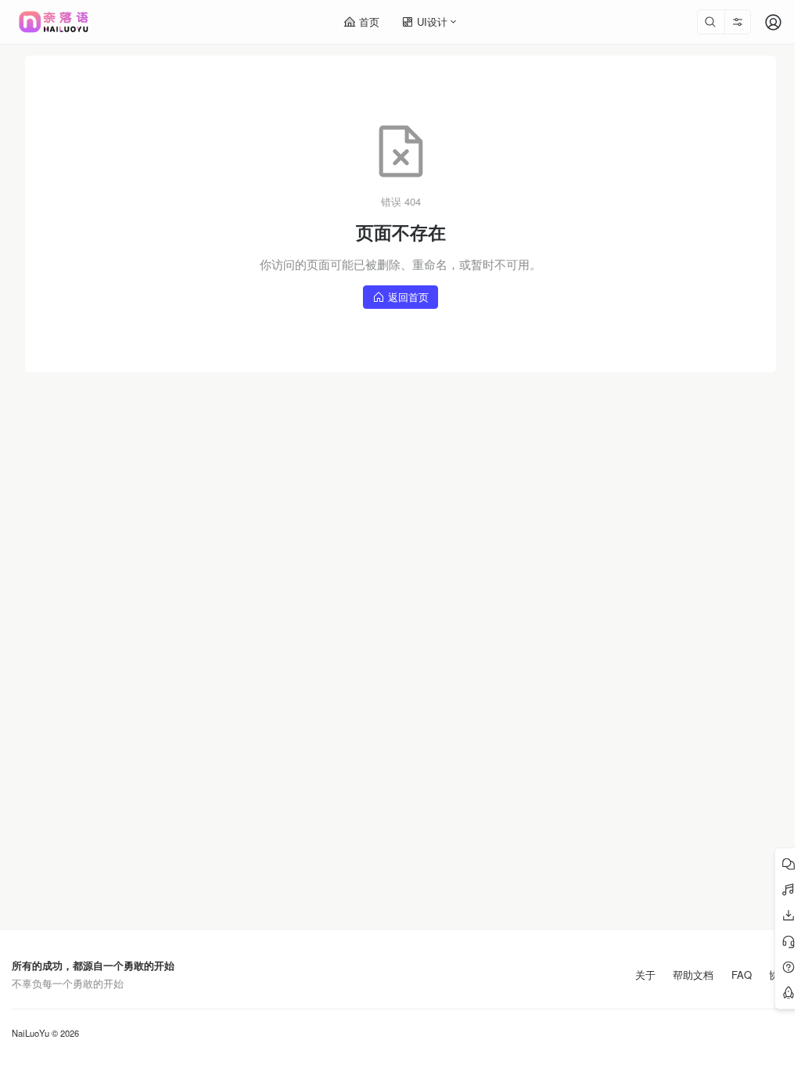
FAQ (741, 975)
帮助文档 (693, 975)
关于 (645, 975)
